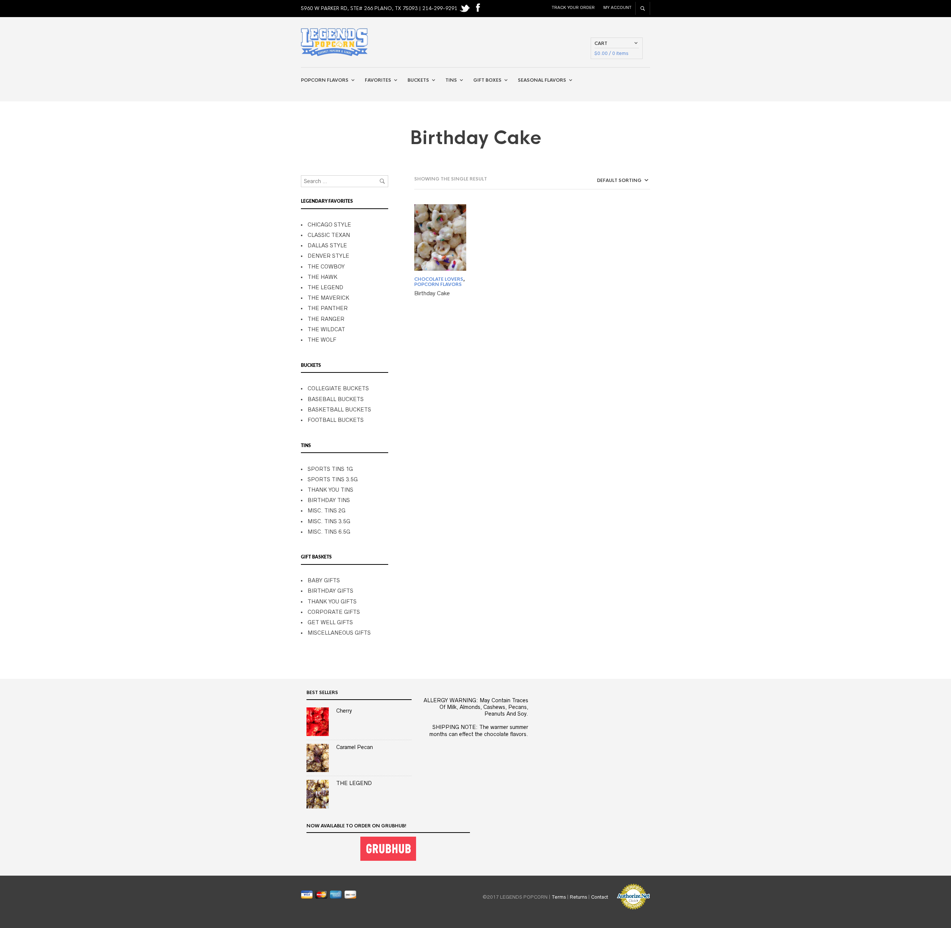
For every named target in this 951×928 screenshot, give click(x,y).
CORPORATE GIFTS (334, 612)
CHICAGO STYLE (329, 225)
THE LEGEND (325, 287)
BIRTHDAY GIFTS (330, 591)
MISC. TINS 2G (326, 511)
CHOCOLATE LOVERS (438, 279)
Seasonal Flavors (542, 80)
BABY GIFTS (324, 580)
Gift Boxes (487, 80)
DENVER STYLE (328, 256)
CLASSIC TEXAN (329, 235)
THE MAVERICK (328, 298)
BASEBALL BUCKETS (336, 399)
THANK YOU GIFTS (332, 602)
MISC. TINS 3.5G (329, 521)
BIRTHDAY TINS (329, 500)
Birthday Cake (432, 293)
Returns (578, 896)
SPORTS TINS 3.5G (333, 479)
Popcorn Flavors (324, 80)
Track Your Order (573, 7)
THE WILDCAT (326, 329)
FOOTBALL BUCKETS (336, 420)
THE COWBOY (326, 267)
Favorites (378, 80)
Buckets (418, 80)
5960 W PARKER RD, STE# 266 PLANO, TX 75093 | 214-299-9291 (380, 8)
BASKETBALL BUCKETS (339, 410)
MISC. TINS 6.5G (329, 532)
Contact (599, 896)
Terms (559, 896)
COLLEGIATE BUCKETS (338, 388)
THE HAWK (322, 277)
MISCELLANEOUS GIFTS (339, 633)
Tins (451, 80)
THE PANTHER (328, 308)
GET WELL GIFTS (330, 622)
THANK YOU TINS (330, 490)
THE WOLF (322, 340)
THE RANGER (326, 319)
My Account (617, 7)
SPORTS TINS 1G (330, 469)
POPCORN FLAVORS (438, 284)
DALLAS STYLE (327, 245)
